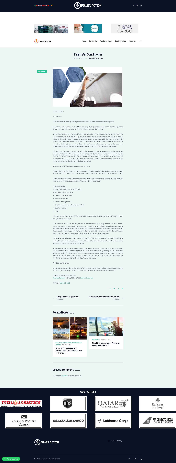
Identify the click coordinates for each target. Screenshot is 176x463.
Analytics (59, 343)
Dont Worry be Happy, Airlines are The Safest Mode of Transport (68, 350)
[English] (40, 5)
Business (66, 343)
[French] (42, 5)
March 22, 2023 (65, 283)
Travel (80, 343)
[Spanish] (52, 5)
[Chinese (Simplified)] (37, 5)
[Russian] (50, 5)
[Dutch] (38, 5)
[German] (43, 5)
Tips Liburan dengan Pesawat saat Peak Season (106, 344)
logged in (64, 376)
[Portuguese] (48, 5)
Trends (58, 345)
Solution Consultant (86, 278)
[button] (11, 459)
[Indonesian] (45, 5)
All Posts (81, 58)
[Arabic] (35, 5)
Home (75, 58)
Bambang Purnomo (59, 278)
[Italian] (47, 5)
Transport (42, 72)
